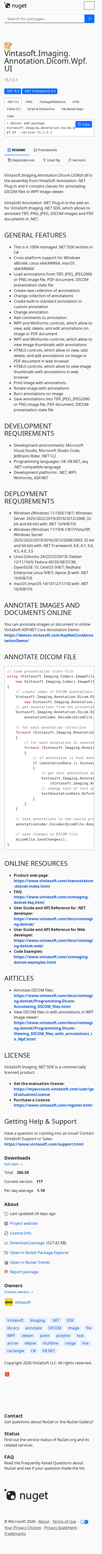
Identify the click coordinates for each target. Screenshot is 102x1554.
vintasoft (23, 1302)
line (85, 1343)
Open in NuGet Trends (30, 1262)
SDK (70, 1320)
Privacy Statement (60, 1527)
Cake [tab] (10, 116)
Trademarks (15, 1533)
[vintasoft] (9, 1302)
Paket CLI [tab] (13, 109)
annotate (33, 1328)
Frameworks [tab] (47, 150)
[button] (83, 124)
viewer (27, 1335)
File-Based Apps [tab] (72, 109)
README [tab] (18, 150)
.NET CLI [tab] (13, 102)
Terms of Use (64, 1521)
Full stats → (13, 1164)
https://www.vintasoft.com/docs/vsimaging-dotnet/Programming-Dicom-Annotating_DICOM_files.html (53, 1001)
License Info (21, 1233)
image (73, 1328)
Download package (27, 1242)
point (45, 1335)
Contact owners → (18, 1292)
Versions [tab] (78, 160)
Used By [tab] (53, 160)
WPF (11, 1335)
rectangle (15, 1350)
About (43, 1521)
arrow (12, 1343)
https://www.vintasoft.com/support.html (43, 1144)
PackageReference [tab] (52, 102)
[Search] (89, 19)
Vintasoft (15, 1320)
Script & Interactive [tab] (41, 109)
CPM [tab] (76, 102)
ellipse (30, 1343)
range (70, 1343)
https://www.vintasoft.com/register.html (53, 1105)
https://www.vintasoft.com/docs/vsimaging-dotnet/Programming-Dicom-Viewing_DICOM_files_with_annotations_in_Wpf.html (53, 1031)
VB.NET (48, 1350)
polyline (63, 1335)
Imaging (37, 1320)
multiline (50, 1343)
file (88, 1328)
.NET (56, 1320)
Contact (13, 1416)
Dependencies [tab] (23, 160)
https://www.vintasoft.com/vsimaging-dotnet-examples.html (51, 959)
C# (33, 1350)
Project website (24, 1223)
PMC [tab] (29, 102)
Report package (24, 1271)
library (13, 1328)
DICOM (54, 1328)
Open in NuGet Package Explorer (39, 1252)
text (80, 1335)
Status (11, 1433)
